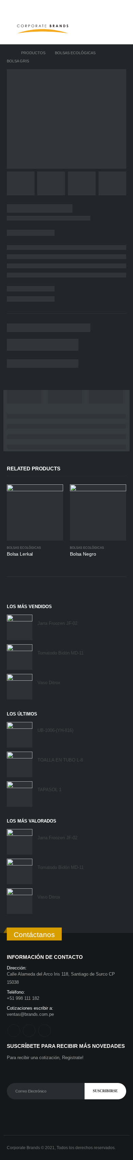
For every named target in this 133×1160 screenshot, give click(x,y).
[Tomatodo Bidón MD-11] (19, 657)
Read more (52, 495)
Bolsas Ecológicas (24, 547)
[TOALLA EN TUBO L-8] (19, 764)
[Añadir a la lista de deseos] (60, 548)
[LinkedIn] (121, 6)
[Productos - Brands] (42, 29)
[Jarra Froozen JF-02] (19, 627)
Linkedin (44, 1030)
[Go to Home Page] (9, 53)
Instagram (29, 1030)
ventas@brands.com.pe (30, 1014)
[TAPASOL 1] (19, 794)
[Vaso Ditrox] (19, 686)
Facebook (14, 1030)
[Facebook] (100, 6)
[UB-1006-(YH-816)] (19, 735)
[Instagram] (110, 6)
